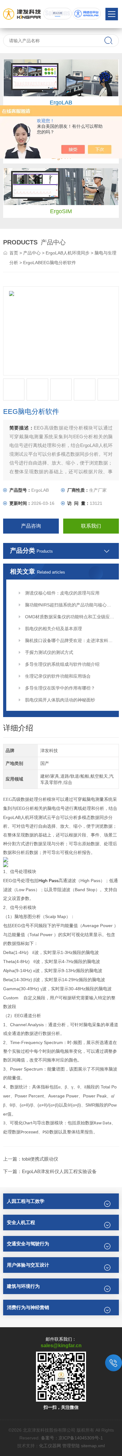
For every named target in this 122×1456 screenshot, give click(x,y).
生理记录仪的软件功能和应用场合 (58, 676)
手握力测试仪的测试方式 (49, 652)
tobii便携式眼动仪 (40, 1159)
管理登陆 (71, 1445)
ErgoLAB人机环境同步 (67, 252)
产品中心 (32, 252)
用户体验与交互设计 (28, 1265)
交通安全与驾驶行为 (28, 1243)
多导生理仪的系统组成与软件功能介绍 (62, 664)
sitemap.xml (93, 1445)
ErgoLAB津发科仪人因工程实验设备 (59, 1171)
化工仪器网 (50, 1445)
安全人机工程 (21, 1222)
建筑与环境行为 (23, 1286)
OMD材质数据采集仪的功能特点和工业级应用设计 (69, 616)
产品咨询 (31, 526)
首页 (13, 252)
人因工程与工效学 (25, 1201)
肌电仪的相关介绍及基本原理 (53, 628)
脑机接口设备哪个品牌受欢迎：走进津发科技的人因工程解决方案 (69, 640)
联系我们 (91, 526)
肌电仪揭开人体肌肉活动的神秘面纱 (60, 699)
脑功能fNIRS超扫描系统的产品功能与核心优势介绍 (69, 604)
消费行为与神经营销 (28, 1307)
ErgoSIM (61, 211)
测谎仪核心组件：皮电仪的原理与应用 (62, 592)
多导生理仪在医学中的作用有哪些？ (60, 687)
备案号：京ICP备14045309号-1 (72, 1437)
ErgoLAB (61, 102)
